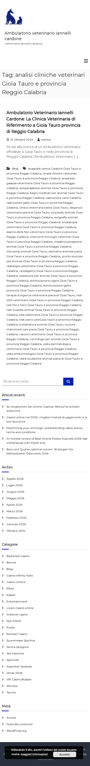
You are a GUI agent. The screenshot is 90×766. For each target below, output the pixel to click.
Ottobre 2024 (16, 530)
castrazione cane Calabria (63, 198)
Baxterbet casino (18, 556)
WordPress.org (16, 730)
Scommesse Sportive (20, 640)
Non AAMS (13, 621)
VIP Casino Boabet (19, 679)
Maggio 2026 (15, 498)
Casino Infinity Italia (19, 575)
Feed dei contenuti (19, 724)
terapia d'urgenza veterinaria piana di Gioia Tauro (40, 295)
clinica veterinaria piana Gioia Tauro (43, 207)
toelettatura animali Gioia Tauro (41, 324)
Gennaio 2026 (16, 524)
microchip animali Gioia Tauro (26, 251)
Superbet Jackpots (19, 666)
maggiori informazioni (34, 754)
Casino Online (16, 582)
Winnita (11, 686)
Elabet (10, 595)
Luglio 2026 (14, 485)
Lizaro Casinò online (20, 608)
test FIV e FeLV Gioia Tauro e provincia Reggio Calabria (43, 305)
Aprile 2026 (14, 504)
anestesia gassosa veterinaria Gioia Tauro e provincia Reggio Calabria (40, 183)
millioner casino (17, 614)
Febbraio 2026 (16, 517)
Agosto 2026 (15, 478)
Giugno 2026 (15, 491)
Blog (15, 168)
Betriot (11, 562)
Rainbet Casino (16, 634)
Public (10, 627)
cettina (46, 139)
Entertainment (16, 601)
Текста (11, 692)
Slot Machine (15, 653)
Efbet (10, 588)
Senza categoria (17, 647)
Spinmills (12, 660)
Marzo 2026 (14, 511)
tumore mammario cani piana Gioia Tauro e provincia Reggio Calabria (42, 329)
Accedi (11, 717)
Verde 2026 (14, 673)
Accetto (64, 754)
